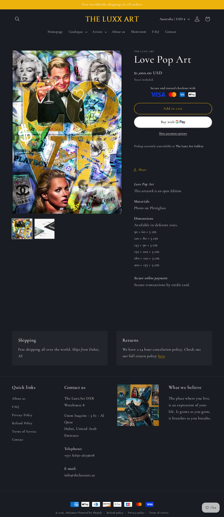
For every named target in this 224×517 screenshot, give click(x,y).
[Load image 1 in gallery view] (22, 229)
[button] (17, 19)
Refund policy (115, 512)
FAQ (15, 407)
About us (18, 398)
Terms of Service (24, 431)
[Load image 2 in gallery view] (45, 229)
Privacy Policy (22, 415)
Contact (17, 439)
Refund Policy (22, 423)
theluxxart (72, 512)
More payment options (173, 133)
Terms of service (158, 512)
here (161, 356)
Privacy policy (136, 512)
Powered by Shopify (90, 512)
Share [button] (142, 170)
